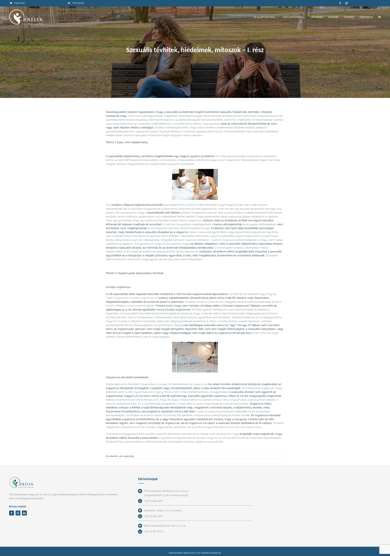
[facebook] (340, 3)
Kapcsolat (19, 3)
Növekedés (111, 456)
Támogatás (78, 3)
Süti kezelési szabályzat (209, 552)
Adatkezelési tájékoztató (182, 552)
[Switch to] (379, 17)
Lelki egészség (126, 456)
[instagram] (346, 3)
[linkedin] (24, 513)
